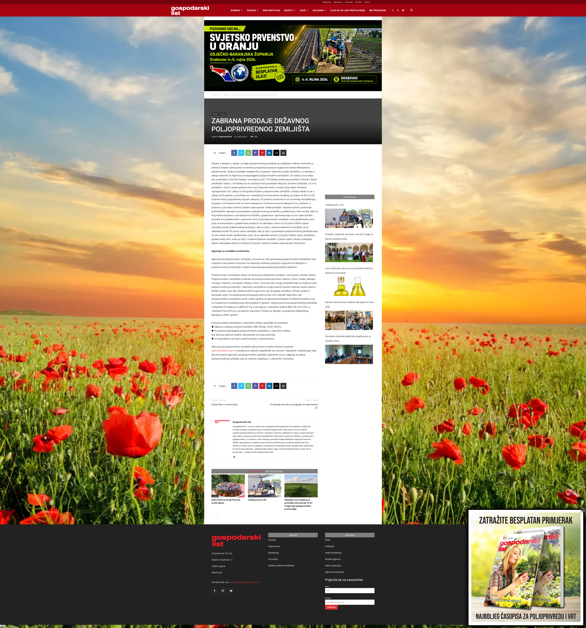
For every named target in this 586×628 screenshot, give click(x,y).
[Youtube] (403, 10)
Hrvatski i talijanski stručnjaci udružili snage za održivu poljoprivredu (349, 236)
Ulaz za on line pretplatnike (347, 10)
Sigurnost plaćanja (334, 571)
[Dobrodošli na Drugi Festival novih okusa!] (228, 485)
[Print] (283, 153)
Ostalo (223, 114)
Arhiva (367, 2)
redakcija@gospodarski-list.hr (245, 582)
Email (328, 598)
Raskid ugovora (333, 559)
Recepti (288, 10)
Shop (303, 10)
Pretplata (329, 546)
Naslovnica (216, 94)
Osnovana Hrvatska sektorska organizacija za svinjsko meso (348, 338)
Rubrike (235, 10)
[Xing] (235, 457)
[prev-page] (213, 515)
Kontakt (358, 2)
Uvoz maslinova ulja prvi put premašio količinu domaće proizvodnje (349, 270)
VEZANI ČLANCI (254, 471)
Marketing (327, 2)
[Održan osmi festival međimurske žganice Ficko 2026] (349, 320)
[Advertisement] (264, 369)
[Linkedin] (269, 153)
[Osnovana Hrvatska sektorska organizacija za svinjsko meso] (349, 354)
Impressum (338, 2)
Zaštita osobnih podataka (281, 565)
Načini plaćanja (333, 565)
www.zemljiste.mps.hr (223, 350)
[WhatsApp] (248, 153)
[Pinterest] (262, 153)
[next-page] (218, 515)
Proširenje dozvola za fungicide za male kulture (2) (294, 406)
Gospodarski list (225, 136)
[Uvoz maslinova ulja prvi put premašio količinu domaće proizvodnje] (349, 286)
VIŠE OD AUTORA (273, 471)
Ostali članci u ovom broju (225, 404)
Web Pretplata (271, 10)
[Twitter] (241, 153)
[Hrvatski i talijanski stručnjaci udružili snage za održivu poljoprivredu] (349, 252)
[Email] (276, 153)
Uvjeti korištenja (333, 552)
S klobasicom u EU (257, 500)
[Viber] (255, 153)
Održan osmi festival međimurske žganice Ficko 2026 (349, 304)
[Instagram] (398, 10)
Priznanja (349, 2)
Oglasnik (318, 10)
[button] (411, 10)
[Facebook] (393, 10)
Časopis (251, 10)
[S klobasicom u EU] (264, 485)
